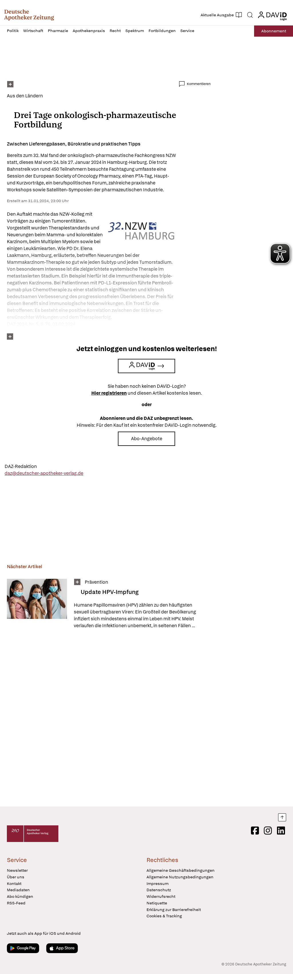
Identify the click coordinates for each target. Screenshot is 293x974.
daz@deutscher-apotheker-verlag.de (44, 473)
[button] (29, 15)
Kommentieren (199, 84)
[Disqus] (109, 718)
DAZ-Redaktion (21, 466)
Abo (273, 31)
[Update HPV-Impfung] (37, 604)
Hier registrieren (109, 393)
